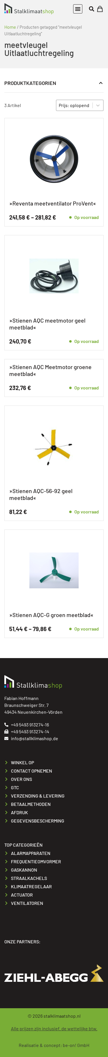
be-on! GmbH (76, 1045)
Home (10, 27)
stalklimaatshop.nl (62, 1016)
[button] (77, 8)
